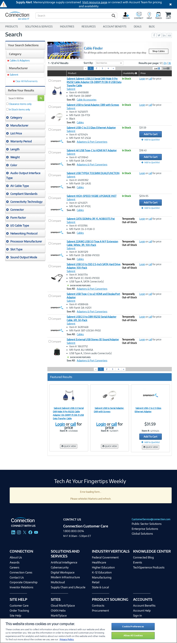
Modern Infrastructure (65, 577)
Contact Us (17, 577)
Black (72, 118)
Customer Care (19, 605)
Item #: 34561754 (78, 274)
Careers (14, 567)
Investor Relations (21, 587)
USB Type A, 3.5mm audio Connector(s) (90, 353)
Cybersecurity (60, 567)
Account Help (142, 610)
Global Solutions (142, 533)
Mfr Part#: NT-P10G (80, 206)
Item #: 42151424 (78, 134)
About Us (16, 557)
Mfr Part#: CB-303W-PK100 (84, 255)
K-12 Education (102, 572)
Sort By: (88, 62)
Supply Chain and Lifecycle (68, 587)
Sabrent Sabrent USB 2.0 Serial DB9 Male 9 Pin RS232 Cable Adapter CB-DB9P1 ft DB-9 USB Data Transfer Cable (94, 82)
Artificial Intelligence (64, 562)
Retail (95, 582)
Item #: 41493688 (79, 92)
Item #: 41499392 (78, 180)
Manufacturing (101, 577)
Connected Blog (143, 557)
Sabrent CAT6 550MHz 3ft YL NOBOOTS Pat (91, 218)
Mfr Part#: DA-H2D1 (80, 307)
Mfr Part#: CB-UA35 (80, 183)
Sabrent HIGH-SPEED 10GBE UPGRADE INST (92, 195)
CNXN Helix (58, 610)
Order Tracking (19, 610)
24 (165, 63)
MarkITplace (59, 615)
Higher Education (103, 567)
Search (13, 34)
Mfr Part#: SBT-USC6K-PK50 (85, 330)
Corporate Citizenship (24, 582)
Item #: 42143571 (78, 202)
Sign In (137, 615)
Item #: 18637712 (78, 346)
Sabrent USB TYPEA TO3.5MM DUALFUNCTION (93, 173)
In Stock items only (19, 109)
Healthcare (99, 562)
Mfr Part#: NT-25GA (80, 137)
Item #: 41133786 (78, 225)
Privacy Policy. (67, 639)
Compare (56, 80)
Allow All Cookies (133, 635)
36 (169, 63)
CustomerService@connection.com (151, 519)
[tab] (25, 117)
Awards (15, 562)
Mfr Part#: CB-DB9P (80, 95)
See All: (71, 99)
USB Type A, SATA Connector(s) (86, 281)
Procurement (100, 610)
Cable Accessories (86, 99)
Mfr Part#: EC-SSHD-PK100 (84, 278)
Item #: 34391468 (78, 327)
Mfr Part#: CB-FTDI (79, 115)
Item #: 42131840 (78, 157)
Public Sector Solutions (147, 524)
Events (137, 562)
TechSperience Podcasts (149, 567)
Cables (80, 122)
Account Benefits (144, 605)
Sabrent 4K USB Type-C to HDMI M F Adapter (92, 150)
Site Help (15, 615)
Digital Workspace (62, 572)
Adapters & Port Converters (92, 141)
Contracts (98, 605)
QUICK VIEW (69, 446)
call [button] (150, 78)
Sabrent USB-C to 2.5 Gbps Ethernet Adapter (91, 127)
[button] (25, 117)
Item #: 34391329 (78, 251)
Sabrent (71, 88)
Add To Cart (150, 134)
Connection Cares (21, 572)
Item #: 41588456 (78, 304)
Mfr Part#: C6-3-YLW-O (82, 229)
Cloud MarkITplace (63, 605)
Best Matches (101, 63)
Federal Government (105, 557)
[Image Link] (68, 395)
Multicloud (58, 582)
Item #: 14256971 (78, 111)
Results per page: (149, 63)
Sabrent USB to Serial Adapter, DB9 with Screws (93, 104)
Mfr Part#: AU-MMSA (81, 349)
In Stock (126, 78)
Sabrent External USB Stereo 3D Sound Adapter (93, 339)
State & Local (100, 587)
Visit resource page (94, 2)
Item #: (64, 430)
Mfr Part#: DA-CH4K (80, 160)
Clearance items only (20, 103)
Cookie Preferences (133, 626)
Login (142, 78)
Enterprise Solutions (145, 529)
